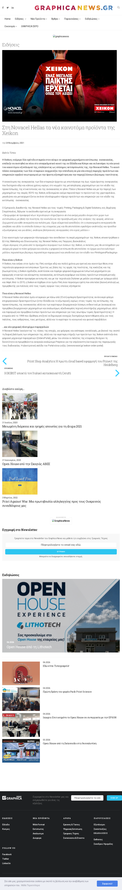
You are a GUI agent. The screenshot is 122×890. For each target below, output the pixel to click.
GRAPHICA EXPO (29, 26)
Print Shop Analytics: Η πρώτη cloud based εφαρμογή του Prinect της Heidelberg (72, 363)
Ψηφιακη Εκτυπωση (72, 829)
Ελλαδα (5, 824)
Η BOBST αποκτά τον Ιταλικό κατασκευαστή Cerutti (37, 373)
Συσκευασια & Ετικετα (73, 838)
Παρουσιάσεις (71, 18)
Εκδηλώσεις (91, 18)
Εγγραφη (61, 552)
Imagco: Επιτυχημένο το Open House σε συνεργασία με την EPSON (79, 717)
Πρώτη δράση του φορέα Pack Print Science (67, 691)
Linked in (6, 863)
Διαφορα (37, 838)
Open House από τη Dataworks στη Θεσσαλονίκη (69, 743)
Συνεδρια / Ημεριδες (103, 844)
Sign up (114, 798)
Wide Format (39, 824)
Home (7, 18)
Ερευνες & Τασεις (71, 824)
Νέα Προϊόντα (37, 18)
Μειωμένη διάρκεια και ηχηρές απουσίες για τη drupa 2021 (42, 426)
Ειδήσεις (19, 18)
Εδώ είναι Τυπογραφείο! (56, 665)
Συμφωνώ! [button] (107, 883)
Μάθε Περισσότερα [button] (30, 885)
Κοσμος (6, 829)
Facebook (6, 854)
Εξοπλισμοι (99, 824)
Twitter (5, 859)
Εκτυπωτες (38, 829)
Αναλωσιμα (38, 833)
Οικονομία (9, 26)
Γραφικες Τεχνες (71, 833)
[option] (61, 86)
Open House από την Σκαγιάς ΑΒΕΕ (26, 464)
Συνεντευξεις (100, 829)
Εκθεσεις (98, 839)
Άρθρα (54, 18)
